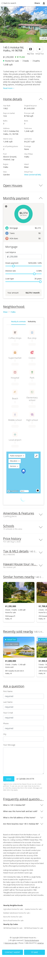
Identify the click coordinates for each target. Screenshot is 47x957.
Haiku (13, 312)
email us (40, 943)
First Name (8, 691)
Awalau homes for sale (33, 909)
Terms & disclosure (32, 940)
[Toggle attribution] (37, 490)
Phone (6, 723)
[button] (16, 456)
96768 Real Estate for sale (33, 928)
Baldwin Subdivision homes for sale (16, 913)
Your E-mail (8, 712)
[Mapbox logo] (13, 491)
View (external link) (32, 174)
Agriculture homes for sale (13, 909)
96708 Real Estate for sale (12, 928)
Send (8, 779)
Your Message (9, 745)
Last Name (8, 702)
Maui (5, 312)
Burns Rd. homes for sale (12, 917)
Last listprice (10, 252)
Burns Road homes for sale (13, 920)
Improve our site (11, 943)
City (4, 734)
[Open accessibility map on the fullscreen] (36, 456)
